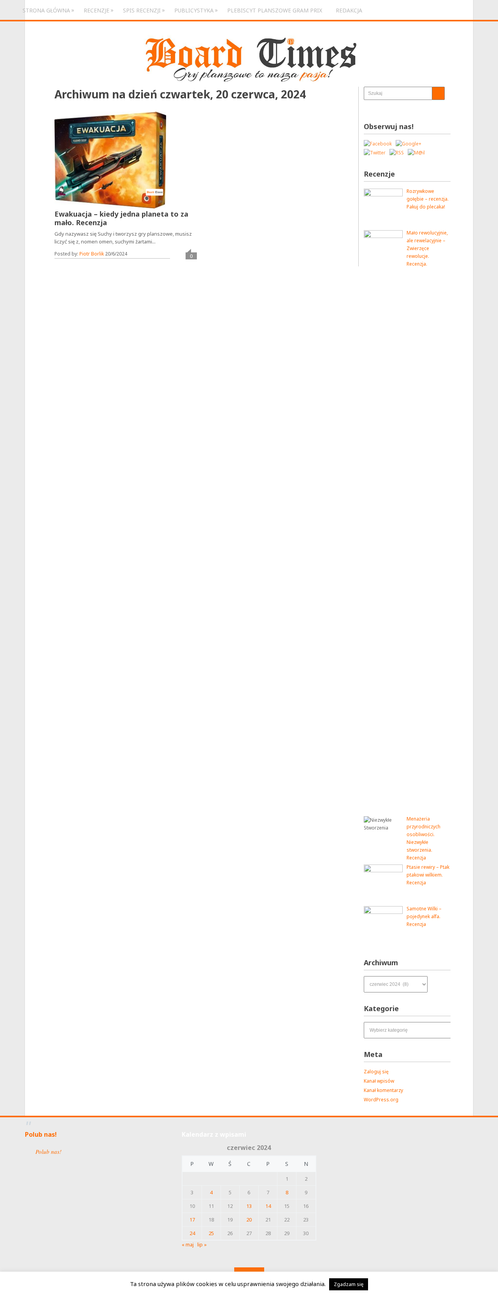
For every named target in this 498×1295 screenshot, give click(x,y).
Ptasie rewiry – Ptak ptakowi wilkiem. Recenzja (428, 875)
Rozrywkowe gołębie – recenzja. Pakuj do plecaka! (428, 199)
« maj (188, 1244)
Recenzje (96, 10)
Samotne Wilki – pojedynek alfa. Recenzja (424, 916)
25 (211, 1233)
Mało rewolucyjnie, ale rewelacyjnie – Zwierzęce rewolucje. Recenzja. (427, 248)
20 (249, 1219)
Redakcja (349, 10)
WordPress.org (381, 1099)
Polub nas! (41, 1134)
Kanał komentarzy (383, 1090)
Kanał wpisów (379, 1081)
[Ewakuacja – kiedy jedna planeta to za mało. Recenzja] (110, 160)
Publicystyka (194, 10)
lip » (202, 1244)
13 (249, 1205)
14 (268, 1205)
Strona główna (46, 10)
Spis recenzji (142, 10)
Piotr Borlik (91, 253)
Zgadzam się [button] (348, 1284)
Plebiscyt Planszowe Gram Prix (274, 10)
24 (192, 1233)
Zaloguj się (376, 1071)
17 (192, 1219)
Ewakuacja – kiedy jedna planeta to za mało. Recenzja (121, 218)
